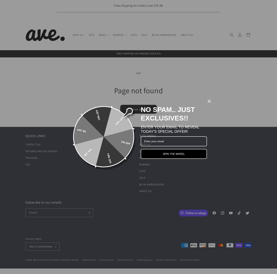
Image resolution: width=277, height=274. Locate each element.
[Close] (209, 101)
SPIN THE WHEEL (174, 153)
